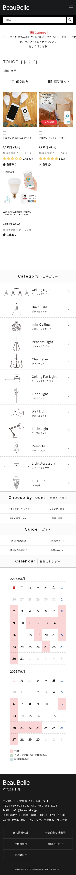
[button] (71, 7)
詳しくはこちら (38, 46)
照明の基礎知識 (18, 540)
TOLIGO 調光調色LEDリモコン (18, 138)
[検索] (70, 20)
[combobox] (34, 20)
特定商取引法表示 (55, 832)
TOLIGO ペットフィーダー (52, 138)
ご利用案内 (20, 844)
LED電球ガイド (57, 540)
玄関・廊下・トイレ (19, 518)
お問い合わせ (57, 550)
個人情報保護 (20, 832)
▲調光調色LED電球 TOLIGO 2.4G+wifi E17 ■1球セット (17, 213)
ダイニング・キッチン (19, 508)
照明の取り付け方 (19, 550)
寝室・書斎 (57, 518)
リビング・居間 (56, 508)
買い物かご (20, 855)
